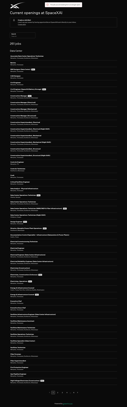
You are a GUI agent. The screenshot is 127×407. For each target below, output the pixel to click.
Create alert (22, 24)
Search (13, 34)
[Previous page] (49, 392)
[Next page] (77, 392)
